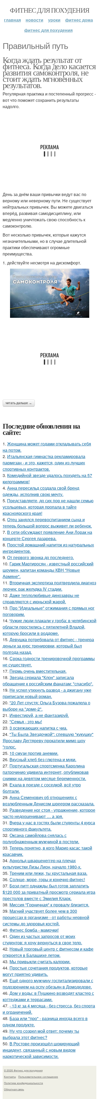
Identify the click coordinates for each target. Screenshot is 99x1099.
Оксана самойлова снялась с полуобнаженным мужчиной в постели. (41, 838)
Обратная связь (14, 1089)
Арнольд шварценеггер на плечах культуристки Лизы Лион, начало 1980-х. (42, 863)
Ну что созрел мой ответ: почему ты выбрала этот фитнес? (41, 1034)
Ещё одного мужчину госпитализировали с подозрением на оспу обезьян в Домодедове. (48, 983)
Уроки (54, 20)
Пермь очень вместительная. (38, 671)
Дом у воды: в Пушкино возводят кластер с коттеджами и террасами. (48, 996)
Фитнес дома (79, 20)
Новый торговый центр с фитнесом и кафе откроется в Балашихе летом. (48, 952)
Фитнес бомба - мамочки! (34, 930)
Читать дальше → (19, 403)
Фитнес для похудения (49, 10)
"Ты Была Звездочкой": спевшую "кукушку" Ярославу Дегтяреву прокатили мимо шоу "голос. (48, 740)
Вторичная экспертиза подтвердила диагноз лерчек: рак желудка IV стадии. (49, 586)
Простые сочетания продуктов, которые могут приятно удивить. (45, 971)
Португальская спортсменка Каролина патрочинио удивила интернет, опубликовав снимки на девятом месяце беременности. (46, 772)
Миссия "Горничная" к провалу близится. (49, 905)
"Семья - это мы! (26, 722)
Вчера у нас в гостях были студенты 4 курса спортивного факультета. (49, 826)
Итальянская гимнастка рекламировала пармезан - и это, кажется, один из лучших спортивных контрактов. (44, 462)
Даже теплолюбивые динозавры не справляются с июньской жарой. (41, 598)
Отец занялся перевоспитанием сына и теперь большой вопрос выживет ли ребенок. (47, 522)
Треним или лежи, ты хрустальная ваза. (48, 873)
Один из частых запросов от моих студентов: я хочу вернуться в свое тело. (42, 939)
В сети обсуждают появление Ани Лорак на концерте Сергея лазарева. (47, 535)
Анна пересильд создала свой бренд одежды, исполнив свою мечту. (41, 491)
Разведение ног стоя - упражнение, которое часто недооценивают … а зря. (49, 813)
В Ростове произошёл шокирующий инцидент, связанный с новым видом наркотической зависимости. (41, 1050)
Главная (12, 20)
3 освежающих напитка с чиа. (38, 728)
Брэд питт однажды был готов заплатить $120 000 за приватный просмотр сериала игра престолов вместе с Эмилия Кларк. (49, 892)
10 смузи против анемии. (34, 753)
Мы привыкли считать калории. (40, 962)
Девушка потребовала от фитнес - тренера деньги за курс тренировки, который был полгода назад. (48, 645)
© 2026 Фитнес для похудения (23, 1070)
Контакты (10, 1076)
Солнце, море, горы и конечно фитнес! (47, 879)
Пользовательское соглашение (38, 1076)
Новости (34, 20)
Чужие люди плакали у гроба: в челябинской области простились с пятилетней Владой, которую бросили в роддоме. (49, 627)
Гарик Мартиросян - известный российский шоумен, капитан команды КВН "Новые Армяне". (48, 570)
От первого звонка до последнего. (40, 557)
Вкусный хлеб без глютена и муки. (43, 759)
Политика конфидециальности (23, 1083)
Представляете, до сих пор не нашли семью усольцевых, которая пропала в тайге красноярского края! (48, 507)
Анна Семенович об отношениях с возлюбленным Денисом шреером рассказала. (49, 800)
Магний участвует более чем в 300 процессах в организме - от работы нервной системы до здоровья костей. (46, 917)
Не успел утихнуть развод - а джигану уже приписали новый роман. (47, 693)
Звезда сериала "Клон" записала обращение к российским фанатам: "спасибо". (48, 680)
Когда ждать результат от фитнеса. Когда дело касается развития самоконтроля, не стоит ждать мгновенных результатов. (49, 72)
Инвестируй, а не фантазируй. (39, 715)
